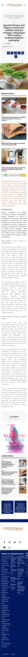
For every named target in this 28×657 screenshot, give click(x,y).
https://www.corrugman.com (14, 418)
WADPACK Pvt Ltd (13, 585)
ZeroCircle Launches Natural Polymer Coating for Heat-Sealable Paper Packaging (8, 490)
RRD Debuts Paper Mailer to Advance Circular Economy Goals (13, 144)
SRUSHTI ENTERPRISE (14, 578)
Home (6, 15)
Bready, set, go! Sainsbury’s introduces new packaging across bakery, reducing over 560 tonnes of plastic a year (20, 507)
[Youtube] (22, 53)
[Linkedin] (15, 53)
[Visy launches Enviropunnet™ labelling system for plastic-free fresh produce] (14, 105)
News (10, 15)
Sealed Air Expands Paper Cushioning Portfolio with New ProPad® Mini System (13, 169)
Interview (13, 581)
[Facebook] (8, 53)
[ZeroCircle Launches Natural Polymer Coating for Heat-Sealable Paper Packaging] (23, 490)
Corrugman (8, 43)
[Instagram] (12, 53)
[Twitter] (19, 53)
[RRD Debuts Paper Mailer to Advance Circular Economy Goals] (14, 131)
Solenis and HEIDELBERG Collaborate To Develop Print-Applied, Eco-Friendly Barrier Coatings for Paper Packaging (7, 508)
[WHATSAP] (15, 56)
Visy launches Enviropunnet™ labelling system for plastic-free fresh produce (13, 118)
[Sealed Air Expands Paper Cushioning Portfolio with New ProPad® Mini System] (14, 156)
